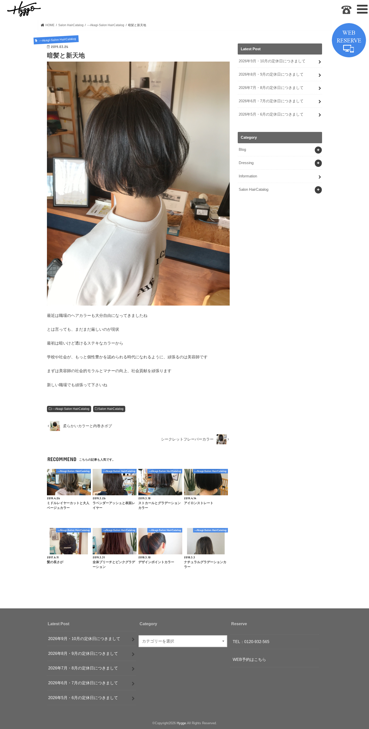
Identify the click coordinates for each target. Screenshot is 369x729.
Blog (242, 150)
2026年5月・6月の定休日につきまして (271, 114)
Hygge (181, 723)
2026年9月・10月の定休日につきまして (272, 61)
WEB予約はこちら (249, 659)
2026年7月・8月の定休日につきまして (271, 88)
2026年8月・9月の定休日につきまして (271, 74)
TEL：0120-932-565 (251, 641)
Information (248, 176)
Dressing (246, 163)
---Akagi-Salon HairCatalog (70, 409)
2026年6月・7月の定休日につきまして (271, 101)
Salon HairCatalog (111, 409)
